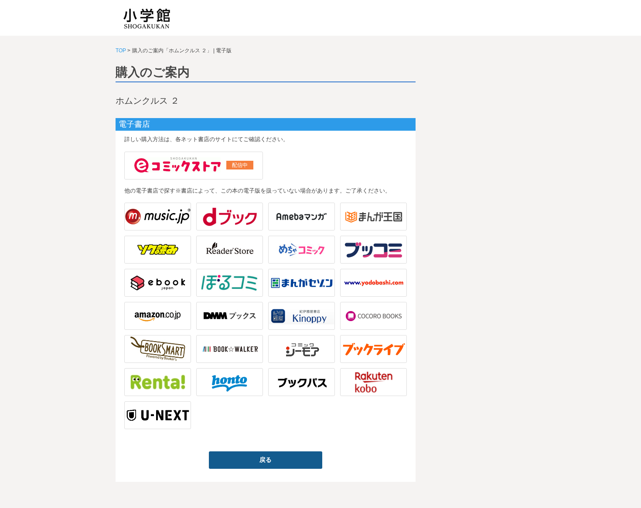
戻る (265, 459)
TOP (121, 50)
